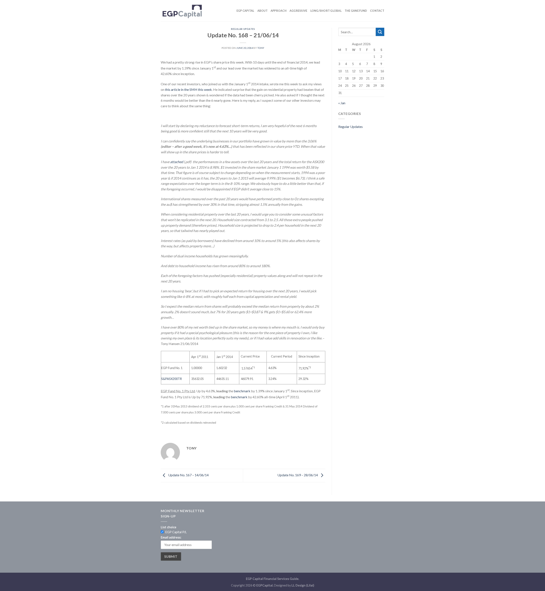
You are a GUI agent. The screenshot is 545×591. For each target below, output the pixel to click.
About (262, 10)
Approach (279, 10)
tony (260, 47)
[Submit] (380, 32)
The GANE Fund (356, 10)
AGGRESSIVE (298, 10)
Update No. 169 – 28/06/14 (297, 475)
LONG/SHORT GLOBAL (326, 10)
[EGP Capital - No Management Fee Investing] (182, 10)
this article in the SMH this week (188, 89)
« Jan (341, 103)
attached (176, 162)
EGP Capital (245, 10)
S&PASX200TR (171, 379)
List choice (168, 527)
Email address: (171, 537)
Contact (377, 10)
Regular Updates (243, 29)
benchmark (242, 391)
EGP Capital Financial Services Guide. (272, 579)
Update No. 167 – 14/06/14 (188, 475)
